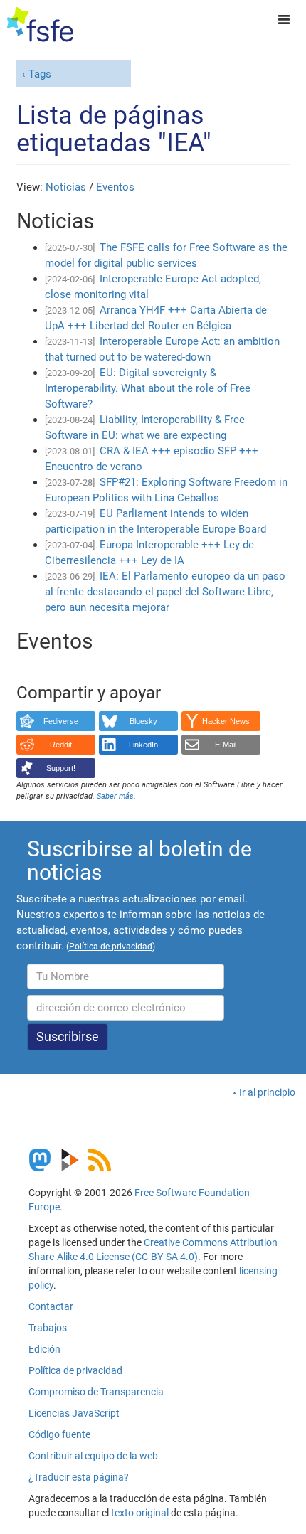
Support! (60, 768)
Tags (39, 74)
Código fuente (59, 1434)
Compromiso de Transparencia (96, 1391)
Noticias (66, 187)
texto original (140, 1512)
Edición (44, 1349)
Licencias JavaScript (74, 1413)
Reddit (61, 744)
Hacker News (226, 721)
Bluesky (143, 721)
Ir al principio (267, 1092)
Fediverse (60, 721)
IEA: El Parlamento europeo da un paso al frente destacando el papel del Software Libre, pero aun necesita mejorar (165, 592)
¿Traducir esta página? (78, 1477)
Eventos (115, 187)
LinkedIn (143, 744)
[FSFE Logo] (40, 25)
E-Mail (225, 744)
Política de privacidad (75, 1370)
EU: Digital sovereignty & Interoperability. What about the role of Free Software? (147, 388)
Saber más (115, 796)
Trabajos (47, 1327)
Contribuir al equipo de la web (93, 1455)
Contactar (50, 1306)
